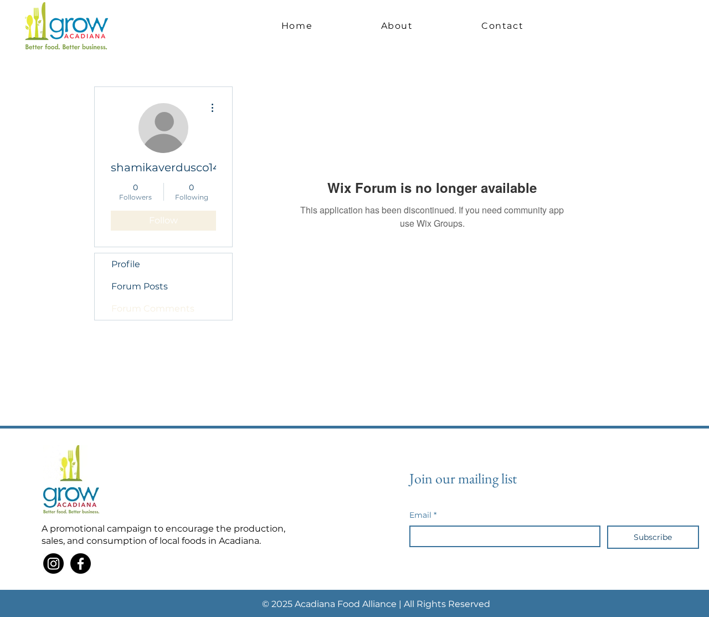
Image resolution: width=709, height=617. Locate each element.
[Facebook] (80, 563)
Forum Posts (139, 286)
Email (422, 515)
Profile (125, 264)
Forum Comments (152, 308)
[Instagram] (53, 563)
